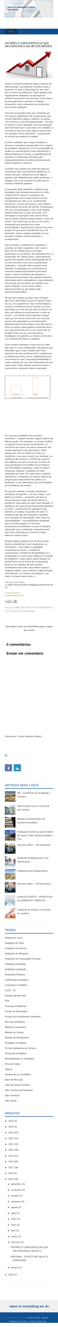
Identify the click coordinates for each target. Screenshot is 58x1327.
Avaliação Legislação (15, 969)
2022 (11, 1138)
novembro (16, 1190)
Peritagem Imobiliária (15, 1043)
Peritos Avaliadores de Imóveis (20, 1048)
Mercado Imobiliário (15, 1021)
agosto (14, 1207)
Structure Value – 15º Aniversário (34, 883)
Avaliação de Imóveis (15, 948)
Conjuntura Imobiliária (16, 985)
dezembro (16, 1184)
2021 (11, 1144)
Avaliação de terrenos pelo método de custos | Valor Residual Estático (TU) (35, 835)
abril (13, 1230)
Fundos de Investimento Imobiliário (23, 1016)
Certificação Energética (17, 979)
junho (14, 1219)
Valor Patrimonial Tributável (19, 1090)
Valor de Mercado (15, 607)
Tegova (8, 1069)
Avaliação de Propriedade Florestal (23, 958)
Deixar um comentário (23, 611)
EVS (7, 1000)
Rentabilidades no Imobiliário (19, 1058)
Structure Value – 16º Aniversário (34, 845)
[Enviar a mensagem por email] (6, 601)
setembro (16, 1201)
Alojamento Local (13, 937)
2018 (11, 1161)
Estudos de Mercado (15, 995)
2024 (11, 1126)
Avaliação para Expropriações (32, 870)
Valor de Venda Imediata (17, 1085)
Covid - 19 (10, 990)
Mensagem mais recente (18, 626)
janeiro (14, 1267)
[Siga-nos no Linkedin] (17, 768)
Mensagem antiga (43, 626)
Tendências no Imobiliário (18, 1074)
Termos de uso (18, 1321)
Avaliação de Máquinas (17, 953)
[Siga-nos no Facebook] (8, 768)
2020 (11, 1150)
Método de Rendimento (17, 1037)
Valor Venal (10, 1100)
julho (13, 1213)
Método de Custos (14, 1032)
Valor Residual (12, 1095)
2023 (11, 1132)
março (14, 1236)
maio (13, 1224)
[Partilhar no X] (12, 601)
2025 (11, 1121)
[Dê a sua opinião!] (9, 601)
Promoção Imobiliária (15, 1053)
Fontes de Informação (16, 1011)
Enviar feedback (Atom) (30, 736)
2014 (11, 1274)
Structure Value (12, 1064)
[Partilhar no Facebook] (15, 601)
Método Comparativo (15, 1027)
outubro (15, 1195)
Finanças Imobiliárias (15, 1006)
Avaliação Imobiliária (15, 964)
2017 (11, 1167)
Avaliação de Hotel (14, 943)
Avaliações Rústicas (15, 974)
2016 (11, 1173)
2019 (11, 1155)
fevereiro (15, 1242)
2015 (11, 1179)
